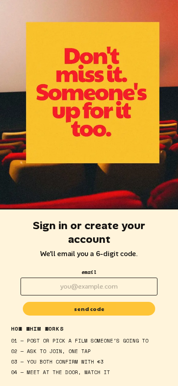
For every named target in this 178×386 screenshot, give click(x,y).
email (89, 272)
